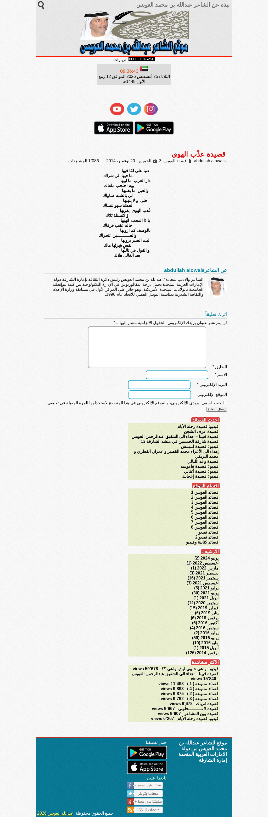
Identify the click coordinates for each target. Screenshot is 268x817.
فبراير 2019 (208, 608)
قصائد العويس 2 (205, 497)
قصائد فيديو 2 (207, 537)
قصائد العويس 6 (205, 517)
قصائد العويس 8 (205, 527)
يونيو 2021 (209, 593)
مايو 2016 (210, 643)
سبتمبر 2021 (207, 578)
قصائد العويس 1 (205, 492)
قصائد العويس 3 (173, 161)
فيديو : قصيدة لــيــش (200, 446)
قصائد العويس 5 (205, 512)
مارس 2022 (208, 568)
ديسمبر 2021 (207, 573)
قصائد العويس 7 (205, 522)
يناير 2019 (210, 613)
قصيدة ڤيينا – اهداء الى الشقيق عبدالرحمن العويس (175, 436)
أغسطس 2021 (206, 583)
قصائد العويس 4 (205, 507)
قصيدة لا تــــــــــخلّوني (198, 708)
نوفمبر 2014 (208, 653)
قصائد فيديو (209, 532)
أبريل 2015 (209, 648)
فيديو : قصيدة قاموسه (200, 466)
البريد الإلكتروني (212, 384)
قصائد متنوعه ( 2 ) (203, 693)
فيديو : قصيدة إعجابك (200, 476)
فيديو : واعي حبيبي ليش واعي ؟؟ (190, 668)
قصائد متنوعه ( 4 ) (203, 688)
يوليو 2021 (209, 588)
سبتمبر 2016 (207, 628)
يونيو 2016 (209, 638)
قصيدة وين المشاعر (201, 713)
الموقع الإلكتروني (212, 394)
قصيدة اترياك (207, 703)
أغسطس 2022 (206, 563)
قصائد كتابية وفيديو (202, 542)
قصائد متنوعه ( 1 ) (203, 683)
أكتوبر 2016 (208, 623)
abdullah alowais (210, 161)
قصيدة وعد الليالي (203, 461)
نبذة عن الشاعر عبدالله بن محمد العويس (182, 5)
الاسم (221, 374)
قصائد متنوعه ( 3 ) (203, 698)
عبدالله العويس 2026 (55, 813)
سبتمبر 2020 (207, 603)
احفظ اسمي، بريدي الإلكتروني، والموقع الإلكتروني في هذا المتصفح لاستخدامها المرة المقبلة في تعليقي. (134, 403)
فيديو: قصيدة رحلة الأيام (198, 426)
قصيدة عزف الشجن (201, 431)
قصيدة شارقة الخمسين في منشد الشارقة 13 (180, 441)
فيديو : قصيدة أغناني (201, 471)
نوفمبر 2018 (208, 618)
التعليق (220, 366)
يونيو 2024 (209, 558)
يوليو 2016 (209, 633)
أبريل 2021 (209, 598)
